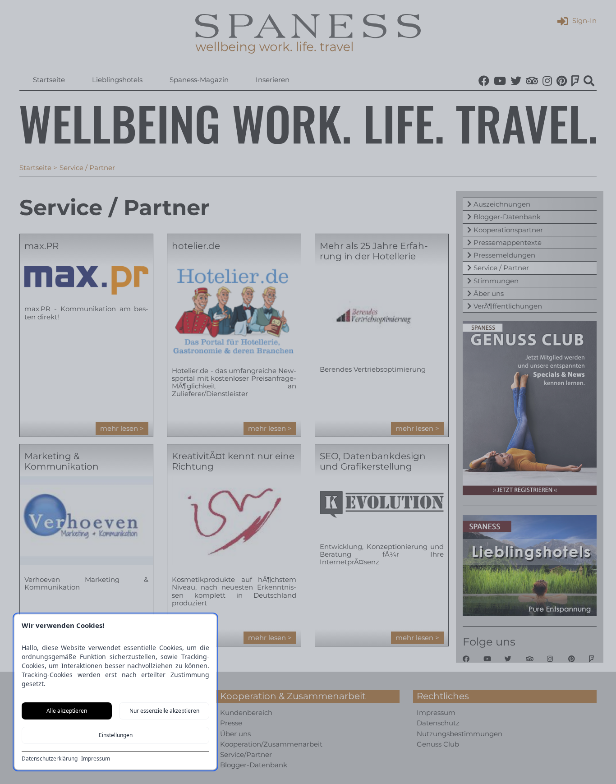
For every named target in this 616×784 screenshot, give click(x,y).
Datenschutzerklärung (50, 758)
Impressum (95, 758)
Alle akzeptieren (66, 711)
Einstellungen (116, 735)
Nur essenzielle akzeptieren (164, 711)
